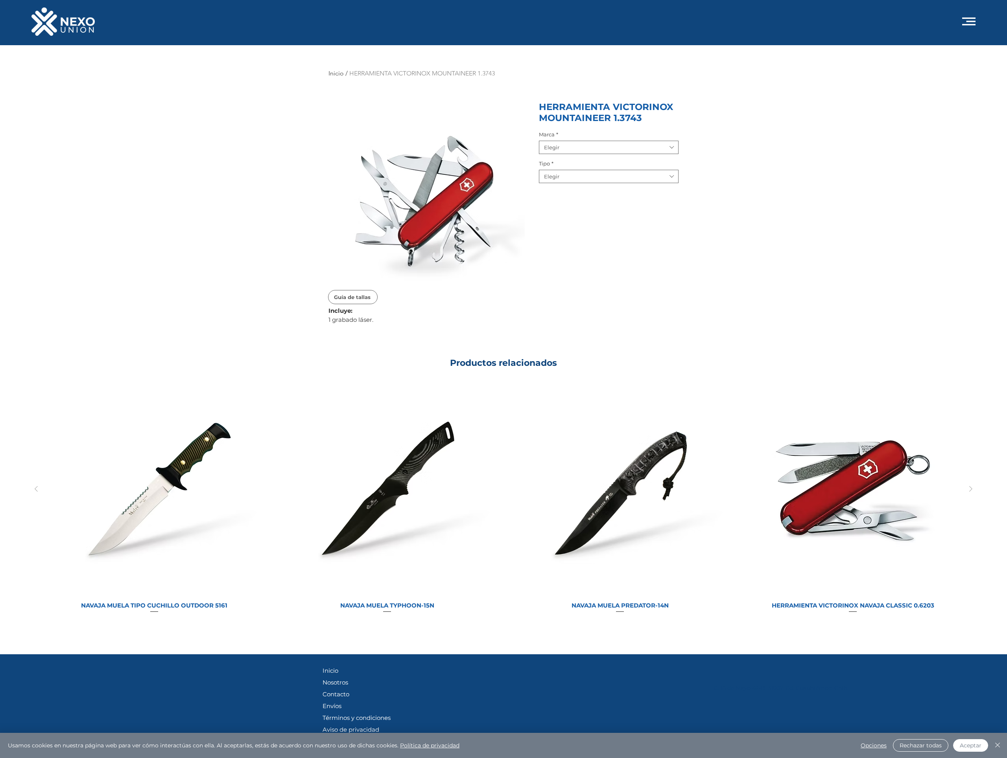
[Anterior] (36, 489)
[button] (969, 21)
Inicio (336, 73)
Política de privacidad (429, 745)
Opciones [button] (874, 745)
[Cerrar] (997, 745)
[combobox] (609, 147)
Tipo (546, 163)
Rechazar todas (921, 745)
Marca (548, 134)
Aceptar (970, 745)
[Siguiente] (971, 489)
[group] (503, 501)
